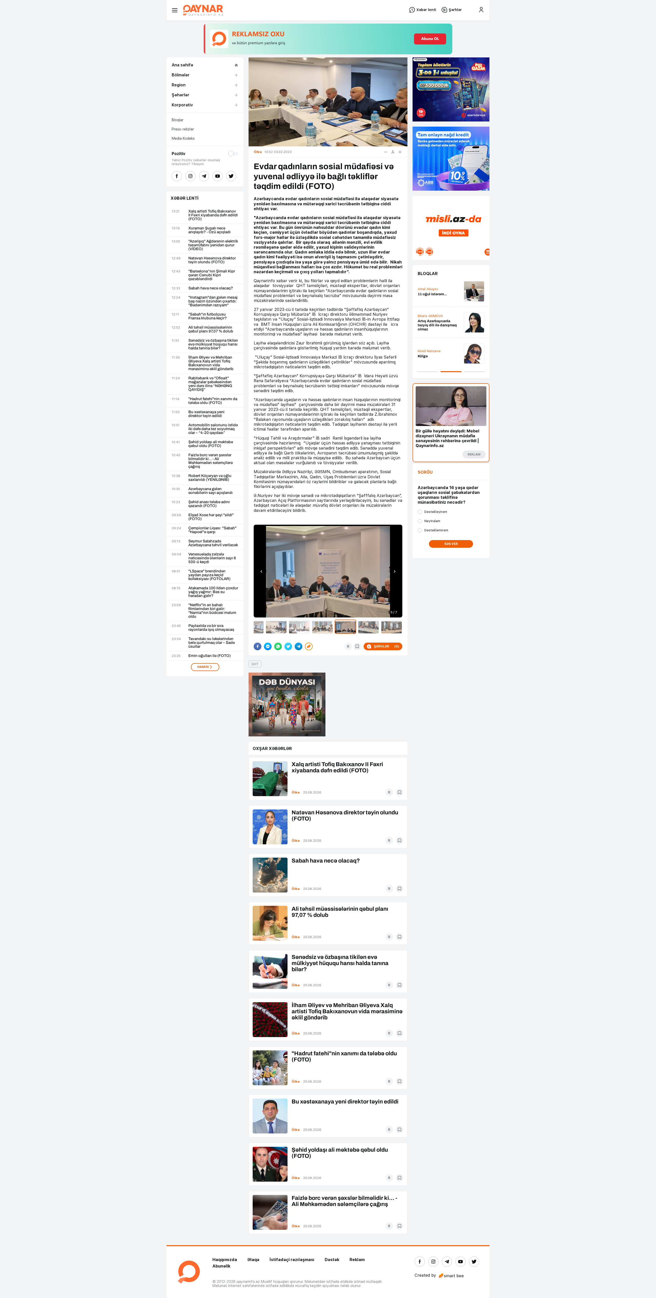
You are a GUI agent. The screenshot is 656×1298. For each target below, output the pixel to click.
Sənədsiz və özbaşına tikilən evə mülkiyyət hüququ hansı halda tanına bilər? (213, 344)
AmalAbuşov (428, 289)
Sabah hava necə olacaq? (210, 288)
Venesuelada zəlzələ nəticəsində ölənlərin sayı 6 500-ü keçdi (212, 558)
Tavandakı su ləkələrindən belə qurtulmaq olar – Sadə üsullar (211, 642)
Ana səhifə (182, 65)
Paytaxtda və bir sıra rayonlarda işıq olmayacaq (211, 628)
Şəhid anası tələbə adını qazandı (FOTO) (209, 504)
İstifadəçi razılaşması (292, 1259)
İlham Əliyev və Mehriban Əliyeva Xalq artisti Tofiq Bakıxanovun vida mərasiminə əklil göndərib (210, 363)
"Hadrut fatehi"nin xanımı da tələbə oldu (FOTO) (212, 401)
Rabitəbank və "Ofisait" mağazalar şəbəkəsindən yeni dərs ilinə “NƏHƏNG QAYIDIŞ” (210, 384)
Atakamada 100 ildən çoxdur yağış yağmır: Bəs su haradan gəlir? (213, 592)
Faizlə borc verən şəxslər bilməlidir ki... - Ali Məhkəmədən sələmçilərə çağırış (210, 461)
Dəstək (332, 1259)
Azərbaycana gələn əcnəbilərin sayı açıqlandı (210, 491)
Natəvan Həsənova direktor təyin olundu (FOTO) (212, 260)
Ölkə (296, 792)
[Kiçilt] (385, 152)
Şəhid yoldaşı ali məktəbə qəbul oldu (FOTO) (210, 444)
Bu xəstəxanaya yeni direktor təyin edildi (206, 414)
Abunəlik (221, 1266)
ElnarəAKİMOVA (430, 316)
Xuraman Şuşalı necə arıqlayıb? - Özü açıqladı (209, 230)
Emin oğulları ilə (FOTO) (209, 656)
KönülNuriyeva (429, 351)
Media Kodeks (183, 138)
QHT (255, 664)
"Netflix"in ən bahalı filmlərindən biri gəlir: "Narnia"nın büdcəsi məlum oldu (212, 610)
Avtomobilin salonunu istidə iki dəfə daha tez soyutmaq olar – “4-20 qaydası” (213, 429)
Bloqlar (177, 120)
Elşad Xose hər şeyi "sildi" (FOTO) (211, 517)
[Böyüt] (400, 152)
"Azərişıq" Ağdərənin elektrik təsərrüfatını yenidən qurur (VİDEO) (213, 245)
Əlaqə (253, 1259)
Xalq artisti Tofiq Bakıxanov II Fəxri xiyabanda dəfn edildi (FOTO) (213, 215)
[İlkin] (393, 152)
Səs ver (451, 544)
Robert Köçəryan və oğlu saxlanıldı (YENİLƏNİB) (209, 478)
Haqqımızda (224, 1259)
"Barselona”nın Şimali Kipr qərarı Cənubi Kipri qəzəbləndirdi (211, 275)
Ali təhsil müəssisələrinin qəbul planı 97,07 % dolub (210, 329)
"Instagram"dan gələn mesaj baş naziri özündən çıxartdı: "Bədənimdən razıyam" (213, 301)
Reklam (357, 1259)
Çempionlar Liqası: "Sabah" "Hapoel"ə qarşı (212, 530)
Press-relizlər (183, 129)
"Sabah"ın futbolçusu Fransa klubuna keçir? (207, 316)
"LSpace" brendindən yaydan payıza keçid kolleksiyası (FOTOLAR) (209, 575)
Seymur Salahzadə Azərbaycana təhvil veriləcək (213, 543)
